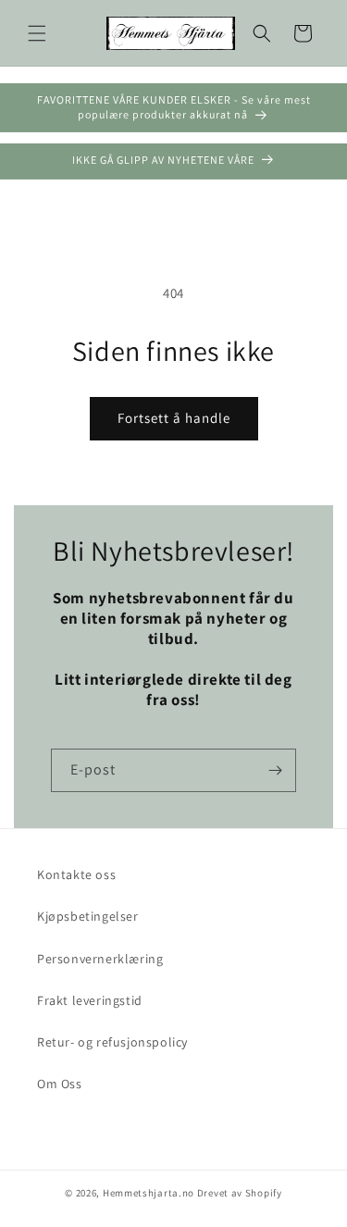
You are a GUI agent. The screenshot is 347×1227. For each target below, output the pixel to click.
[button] (37, 33)
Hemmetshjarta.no (148, 1192)
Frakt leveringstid (90, 1000)
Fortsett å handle (174, 418)
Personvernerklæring (100, 958)
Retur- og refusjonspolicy (112, 1042)
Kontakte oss (76, 874)
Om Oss (59, 1083)
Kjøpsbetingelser (88, 916)
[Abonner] (274, 770)
